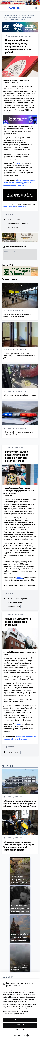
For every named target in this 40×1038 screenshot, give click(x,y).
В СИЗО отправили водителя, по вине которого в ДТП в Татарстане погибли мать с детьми (19, 355)
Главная (6, 15)
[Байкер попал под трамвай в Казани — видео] (20, 375)
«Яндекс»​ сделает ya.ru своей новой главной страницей (18, 621)
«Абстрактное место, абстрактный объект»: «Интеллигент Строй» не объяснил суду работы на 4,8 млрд (19, 803)
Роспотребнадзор (14, 606)
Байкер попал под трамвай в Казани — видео (19, 395)
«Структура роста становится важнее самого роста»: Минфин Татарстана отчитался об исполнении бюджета (18, 846)
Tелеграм (12, 206)
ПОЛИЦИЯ (25, 223)
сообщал (20, 578)
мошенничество (13, 223)
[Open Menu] (3, 8)
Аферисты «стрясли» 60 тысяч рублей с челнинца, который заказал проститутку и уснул (19, 182)
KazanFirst (10, 214)
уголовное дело (13, 227)
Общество (18, 310)
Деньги (10, 220)
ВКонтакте (22, 206)
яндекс (17, 752)
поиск (10, 752)
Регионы (20, 447)
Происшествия (19, 349)
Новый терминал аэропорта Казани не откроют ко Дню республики (17, 315)
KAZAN (14, 8)
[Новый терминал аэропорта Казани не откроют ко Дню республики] (20, 295)
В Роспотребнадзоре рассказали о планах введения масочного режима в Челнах (16, 456)
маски (10, 599)
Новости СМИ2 (7, 265)
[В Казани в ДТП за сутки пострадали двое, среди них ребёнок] (20, 412)
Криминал (14, 15)
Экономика (18, 797)
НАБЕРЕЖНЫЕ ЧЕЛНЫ (15, 602)
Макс (5, 206)
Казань (18, 220)
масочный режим (21, 599)
